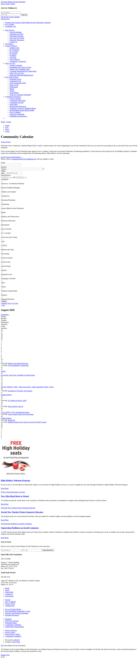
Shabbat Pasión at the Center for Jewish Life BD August (27, 422)
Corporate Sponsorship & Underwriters (23, 71)
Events (8, 122)
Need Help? (14, 104)
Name (3, 163)
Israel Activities (6, 229)
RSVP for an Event (11, 621)
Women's (4, 295)
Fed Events (5, 17)
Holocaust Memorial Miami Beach (21, 75)
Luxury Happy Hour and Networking (21, 414)
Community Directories (18, 100)
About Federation (16, 32)
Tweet (7, 131)
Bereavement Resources (18, 106)
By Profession (14, 50)
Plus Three (16, 642)
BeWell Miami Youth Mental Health (22, 110)
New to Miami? (10, 602)
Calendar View (6, 303)
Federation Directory (17, 36)
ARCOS (17, 640)
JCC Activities (6, 233)
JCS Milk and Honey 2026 (17, 401)
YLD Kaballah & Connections (18, 365)
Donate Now (5, 19)
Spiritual (4, 270)
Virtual (3, 287)
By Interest (13, 54)
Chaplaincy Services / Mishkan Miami (23, 108)
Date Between (6, 175)
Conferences (5, 196)
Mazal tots (11, 420)
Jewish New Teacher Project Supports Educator (22, 512)
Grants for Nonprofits (17, 114)
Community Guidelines (13, 625)
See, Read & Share (11, 77)
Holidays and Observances (10, 216)
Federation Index (11, 623)
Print (6, 127)
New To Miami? (15, 112)
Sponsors (8, 619)
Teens (3, 283)
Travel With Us (15, 59)
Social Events (5, 262)
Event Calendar (14, 17)
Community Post (15, 81)
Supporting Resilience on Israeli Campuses (20, 528)
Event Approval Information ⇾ (11, 157)
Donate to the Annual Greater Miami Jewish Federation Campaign (28, 22)
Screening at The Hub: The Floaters (20, 391)
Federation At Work (16, 34)
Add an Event (5, 142)
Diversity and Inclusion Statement (16, 613)
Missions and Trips (7, 250)
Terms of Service (11, 630)
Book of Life (14, 85)
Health (3, 212)
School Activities (6, 258)
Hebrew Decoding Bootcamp (18, 363)
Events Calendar (15, 99)
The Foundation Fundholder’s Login (17, 611)
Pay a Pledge (9, 24)
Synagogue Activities (8, 278)
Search (4, 301)
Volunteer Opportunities (9, 291)
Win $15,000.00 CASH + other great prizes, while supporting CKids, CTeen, (27, 387)
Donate (7, 600)
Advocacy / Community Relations (12, 183)
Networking (5, 254)
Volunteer (13, 55)
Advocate (13, 57)
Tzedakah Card (10, 26)
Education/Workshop (8, 200)
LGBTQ (4, 245)
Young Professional (7, 299)
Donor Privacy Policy (12, 634)
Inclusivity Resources (17, 40)
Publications (14, 87)
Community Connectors (18, 61)
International (5, 225)
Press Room (9, 596)
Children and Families (8, 192)
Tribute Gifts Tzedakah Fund (19, 69)
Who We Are (9, 30)
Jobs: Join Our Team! (17, 38)
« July (3, 305)
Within (3, 171)
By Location (14, 52)
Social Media (14, 93)
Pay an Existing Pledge (13, 609)
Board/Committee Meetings (10, 188)
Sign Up (24, 15)
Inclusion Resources (12, 615)
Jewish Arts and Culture (9, 237)
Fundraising (5, 204)
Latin (2, 241)
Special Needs (6, 266)
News (7, 590)
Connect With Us (11, 46)
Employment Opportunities (14, 627)
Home (3, 122)
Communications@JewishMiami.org (23, 159)
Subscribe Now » (48, 550)
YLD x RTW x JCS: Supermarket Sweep (15, 412)
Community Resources (13, 97)
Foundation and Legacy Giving (20, 67)
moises (3, 371)
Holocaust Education (8, 221)
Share (7, 129)
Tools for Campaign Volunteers (20, 95)
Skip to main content (8, 4)
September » (5, 314)
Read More (5, 488)
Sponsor (4, 167)
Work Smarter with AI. (15, 406)
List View (15, 303)
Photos (12, 89)
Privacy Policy (10, 604)
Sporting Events (6, 274)
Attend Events (14, 48)
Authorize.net (10, 606)
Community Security (17, 102)
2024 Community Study (18, 83)
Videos (12, 91)
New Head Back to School (15, 496)
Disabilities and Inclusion (18, 116)
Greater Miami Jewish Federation (12, 208)
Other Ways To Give (17, 73)
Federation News (15, 79)
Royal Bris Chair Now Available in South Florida (18, 375)
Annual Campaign (16, 65)
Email (7, 125)
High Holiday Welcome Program (15, 480)
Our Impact (9, 44)
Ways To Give (10, 63)
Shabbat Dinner (6, 395)
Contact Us (13, 42)
